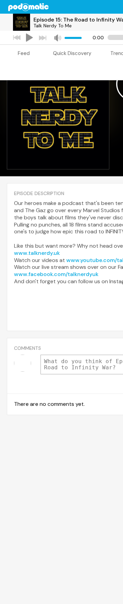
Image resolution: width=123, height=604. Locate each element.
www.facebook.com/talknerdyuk (56, 274)
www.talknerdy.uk (37, 253)
